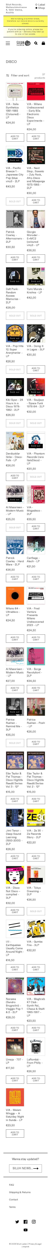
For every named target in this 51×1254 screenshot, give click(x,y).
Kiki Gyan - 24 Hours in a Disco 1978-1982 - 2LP (14, 404)
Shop (41, 8)
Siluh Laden (22, 1244)
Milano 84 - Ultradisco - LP (13, 612)
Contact (13, 1199)
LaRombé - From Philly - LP (35, 1063)
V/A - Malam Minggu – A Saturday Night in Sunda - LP (15, 1115)
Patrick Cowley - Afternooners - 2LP (15, 237)
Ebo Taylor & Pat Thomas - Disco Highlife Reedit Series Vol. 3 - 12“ (14, 780)
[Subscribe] (36, 1168)
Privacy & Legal (35, 1244)
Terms (12, 1207)
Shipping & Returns (20, 1192)
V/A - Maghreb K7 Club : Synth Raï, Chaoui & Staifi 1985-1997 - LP (36, 1007)
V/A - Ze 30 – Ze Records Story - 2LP (35, 834)
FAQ (11, 1184)
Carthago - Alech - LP (33, 559)
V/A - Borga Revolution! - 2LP (34, 672)
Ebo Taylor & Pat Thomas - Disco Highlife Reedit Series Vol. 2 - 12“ (35, 780)
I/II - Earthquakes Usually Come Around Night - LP (15, 948)
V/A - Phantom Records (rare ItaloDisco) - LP (36, 458)
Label (41, 4)
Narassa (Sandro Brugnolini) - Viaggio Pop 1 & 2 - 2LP (14, 1005)
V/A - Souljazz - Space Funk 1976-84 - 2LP (35, 403)
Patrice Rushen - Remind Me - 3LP (14, 724)
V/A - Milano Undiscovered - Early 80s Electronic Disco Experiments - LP (35, 114)
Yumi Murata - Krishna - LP (35, 291)
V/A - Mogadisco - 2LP (34, 511)
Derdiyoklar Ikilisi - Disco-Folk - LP (14, 457)
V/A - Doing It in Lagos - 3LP (36, 348)
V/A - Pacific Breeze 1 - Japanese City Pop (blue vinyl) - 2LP (14, 175)
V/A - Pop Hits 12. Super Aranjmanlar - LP (15, 351)
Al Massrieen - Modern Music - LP (15, 511)
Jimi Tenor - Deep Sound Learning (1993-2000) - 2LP (14, 837)
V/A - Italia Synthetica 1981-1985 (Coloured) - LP (13, 111)
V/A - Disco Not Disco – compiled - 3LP (13, 892)
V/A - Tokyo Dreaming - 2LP (34, 891)
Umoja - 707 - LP (14, 1061)
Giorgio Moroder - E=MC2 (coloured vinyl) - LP (33, 238)
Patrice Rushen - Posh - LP (36, 723)
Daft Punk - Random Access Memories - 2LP (13, 296)
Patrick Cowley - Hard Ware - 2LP (15, 561)
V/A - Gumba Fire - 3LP (34, 943)
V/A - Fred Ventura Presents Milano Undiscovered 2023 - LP (35, 617)
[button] (7, 43)
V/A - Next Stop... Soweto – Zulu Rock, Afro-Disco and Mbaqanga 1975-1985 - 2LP (36, 178)
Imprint (26, 1246)
